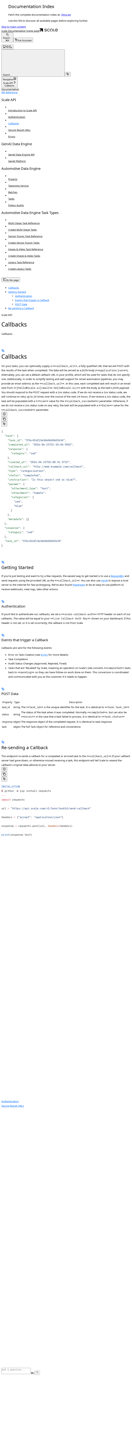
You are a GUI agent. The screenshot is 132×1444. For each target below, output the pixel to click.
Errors (44, 654)
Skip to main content (13, 26)
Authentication (23, 296)
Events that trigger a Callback (32, 300)
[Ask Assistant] (4, 424)
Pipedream (79, 584)
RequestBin (117, 576)
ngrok (104, 580)
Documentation (10, 89)
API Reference (9, 92)
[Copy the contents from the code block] (4, 419)
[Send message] (37, 1372)
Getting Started (17, 292)
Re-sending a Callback (21, 308)
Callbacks (13, 287)
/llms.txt (66, 14)
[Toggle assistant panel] (68, 74)
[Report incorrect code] (4, 414)
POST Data (21, 304)
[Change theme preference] (7, 47)
